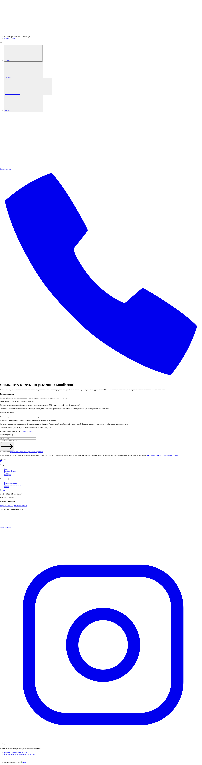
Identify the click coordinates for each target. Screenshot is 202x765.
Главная (7, 60)
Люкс (6, 469)
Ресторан (8, 77)
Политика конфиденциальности (15, 752)
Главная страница (10, 483)
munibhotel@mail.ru (20, 506)
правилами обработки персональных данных (26, 452)
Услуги (6, 487)
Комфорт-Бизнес (10, 471)
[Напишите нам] (101, 461)
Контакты (8, 110)
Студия (6, 473)
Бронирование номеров (12, 94)
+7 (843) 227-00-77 (10, 38)
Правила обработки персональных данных (19, 754)
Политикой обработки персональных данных (163, 455)
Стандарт (7, 475)
